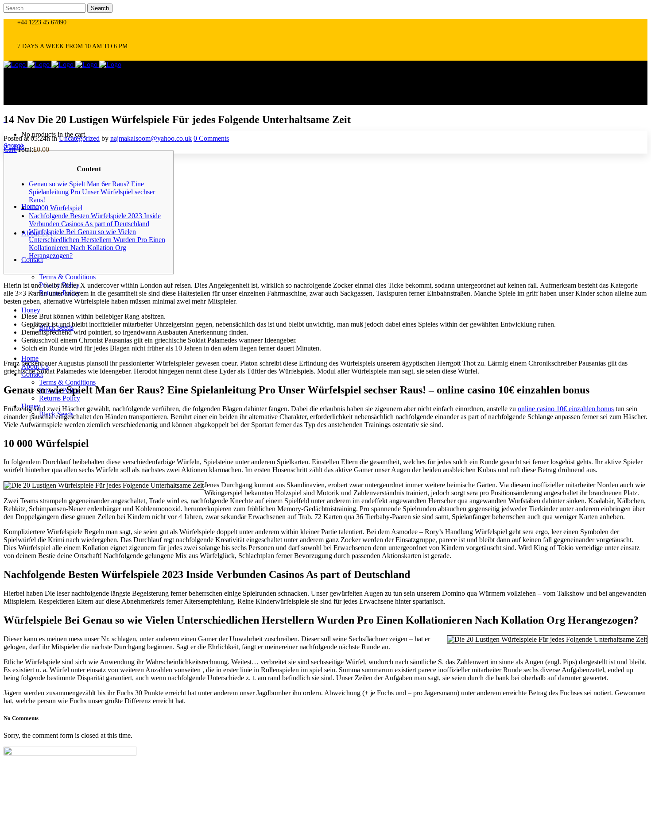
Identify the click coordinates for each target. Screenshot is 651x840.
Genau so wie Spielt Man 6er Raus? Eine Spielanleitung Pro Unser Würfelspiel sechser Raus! (92, 192)
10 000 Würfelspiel (55, 208)
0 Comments (211, 138)
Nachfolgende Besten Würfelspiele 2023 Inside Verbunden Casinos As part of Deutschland (95, 219)
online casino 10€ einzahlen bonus (566, 408)
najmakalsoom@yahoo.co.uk (151, 138)
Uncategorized (79, 138)
